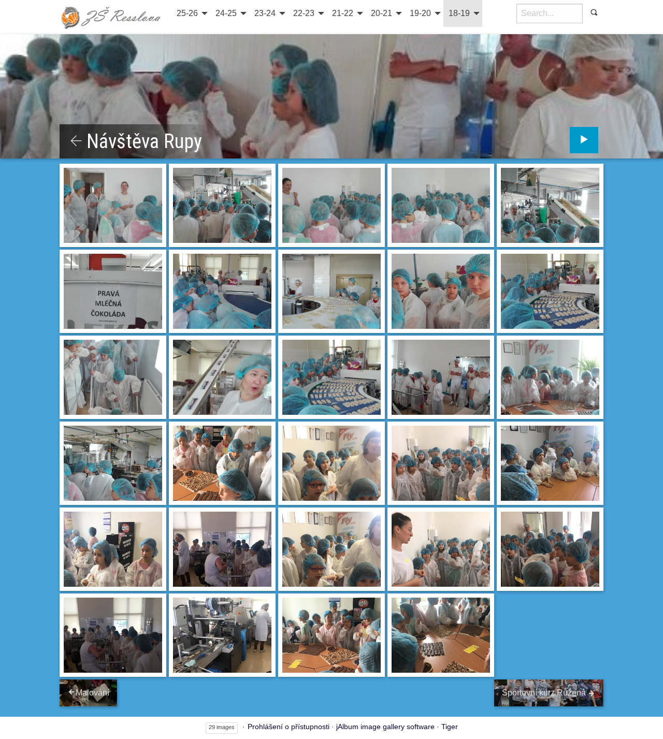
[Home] (111, 17)
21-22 (342, 13)
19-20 (420, 13)
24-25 (226, 13)
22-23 (303, 13)
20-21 (381, 13)
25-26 (187, 13)
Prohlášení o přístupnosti (288, 726)
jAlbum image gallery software (385, 726)
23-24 (265, 13)
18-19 (459, 13)
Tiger (449, 726)
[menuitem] (190, 13)
